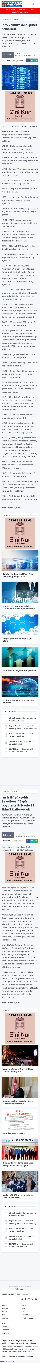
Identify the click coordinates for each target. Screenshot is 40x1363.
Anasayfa (6, 19)
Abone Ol (6, 60)
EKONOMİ (15, 19)
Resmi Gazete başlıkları (20, 10)
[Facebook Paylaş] (28, 60)
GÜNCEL (14, 792)
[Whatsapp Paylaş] (36, 60)
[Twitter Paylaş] (32, 60)
